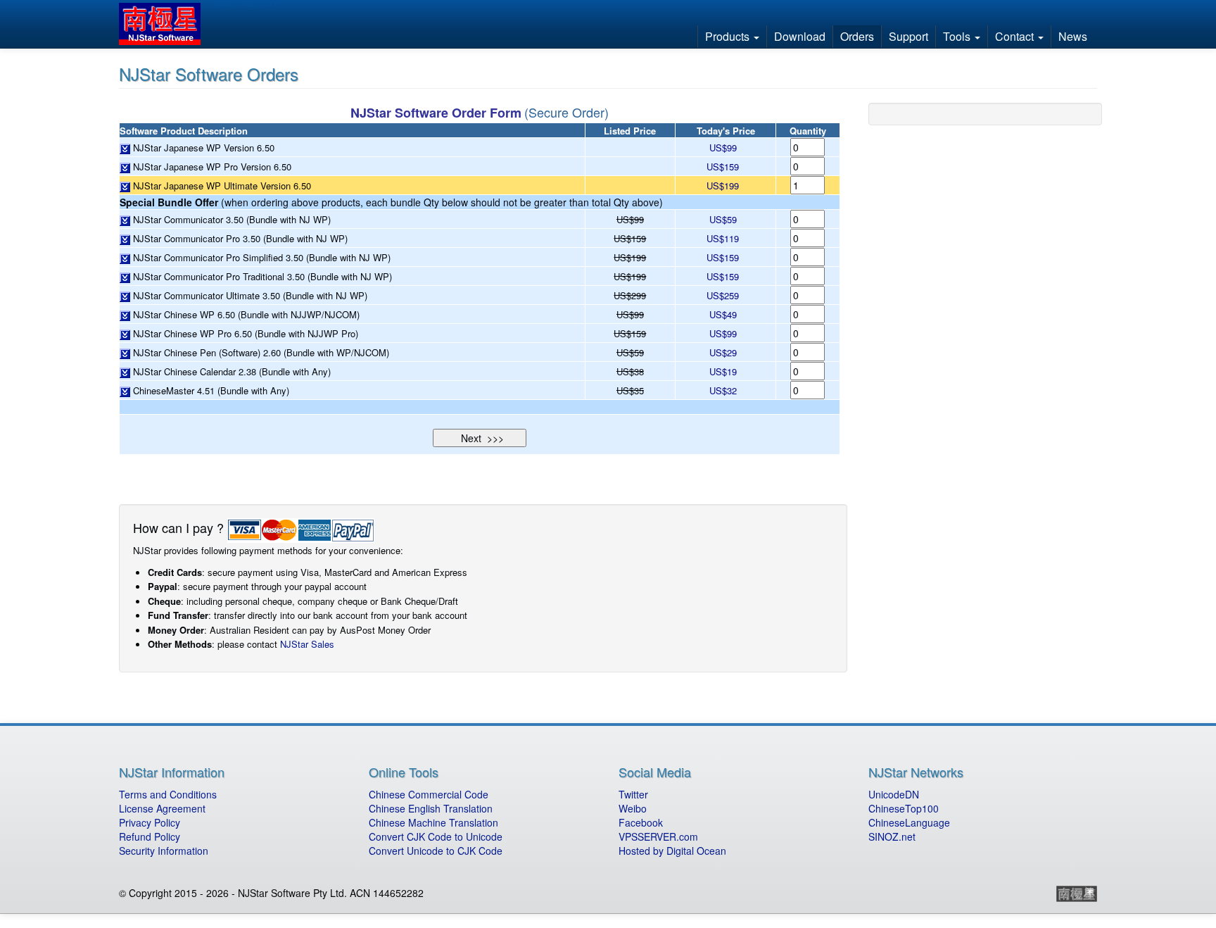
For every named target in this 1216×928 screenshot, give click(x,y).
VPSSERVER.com (658, 836)
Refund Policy (149, 836)
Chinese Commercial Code (428, 794)
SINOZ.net (892, 836)
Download (799, 36)
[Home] (165, 24)
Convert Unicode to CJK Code (435, 851)
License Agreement (162, 808)
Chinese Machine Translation (433, 822)
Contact (1016, 36)
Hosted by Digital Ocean (672, 851)
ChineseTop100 (903, 808)
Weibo (633, 808)
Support (908, 36)
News (1072, 36)
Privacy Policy (149, 822)
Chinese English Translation (431, 808)
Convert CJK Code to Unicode (435, 836)
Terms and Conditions (168, 794)
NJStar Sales (307, 644)
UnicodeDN (893, 794)
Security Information (163, 851)
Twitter (633, 794)
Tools (958, 36)
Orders (857, 36)
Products (728, 36)
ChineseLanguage (909, 822)
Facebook (641, 822)
